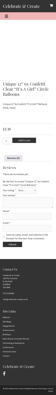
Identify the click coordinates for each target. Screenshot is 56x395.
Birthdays (7, 334)
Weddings (7, 321)
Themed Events (9, 351)
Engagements (9, 326)
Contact (6, 356)
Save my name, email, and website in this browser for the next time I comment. (27, 236)
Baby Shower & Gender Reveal (16, 338)
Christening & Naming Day (14, 343)
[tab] (13, 158)
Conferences (8, 347)
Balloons (6, 317)
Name (6, 211)
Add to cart (24, 140)
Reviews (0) (13, 158)
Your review (9, 195)
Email (6, 222)
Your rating (9, 190)
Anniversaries (9, 330)
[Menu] (6, 16)
